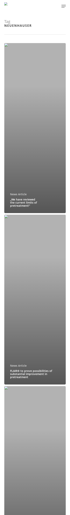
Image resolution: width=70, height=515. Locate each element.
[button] (63, 6)
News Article (18, 194)
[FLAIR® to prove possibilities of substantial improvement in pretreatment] (35, 300)
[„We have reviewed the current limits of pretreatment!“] (35, 128)
